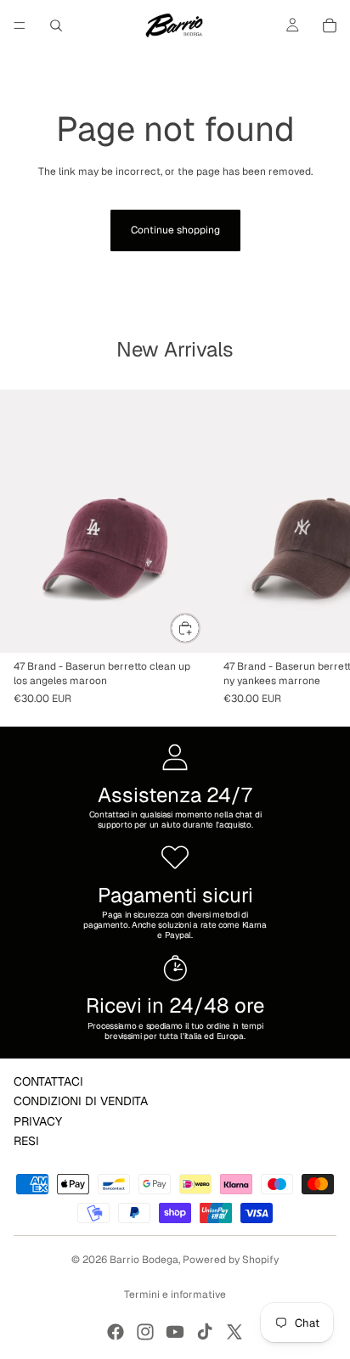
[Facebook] (115, 1332)
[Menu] (19, 25)
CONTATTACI (48, 1081)
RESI (26, 1140)
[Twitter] (234, 1332)
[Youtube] (175, 1332)
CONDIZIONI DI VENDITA (81, 1101)
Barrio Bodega (144, 1259)
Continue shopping (175, 230)
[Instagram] (145, 1332)
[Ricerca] (56, 25)
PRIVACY (38, 1121)
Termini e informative (175, 1294)
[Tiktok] (205, 1332)
